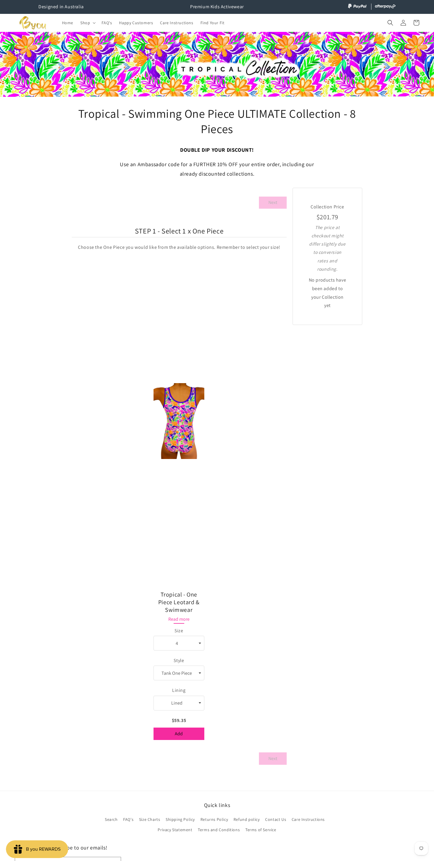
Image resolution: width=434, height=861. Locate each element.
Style (179, 660)
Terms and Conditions (219, 829)
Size (178, 631)
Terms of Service (260, 829)
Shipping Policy (180, 819)
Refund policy (247, 819)
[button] (87, 23)
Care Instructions (308, 819)
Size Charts (149, 819)
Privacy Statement (175, 829)
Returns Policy (214, 819)
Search (111, 819)
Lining (179, 690)
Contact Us (275, 819)
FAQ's (128, 819)
